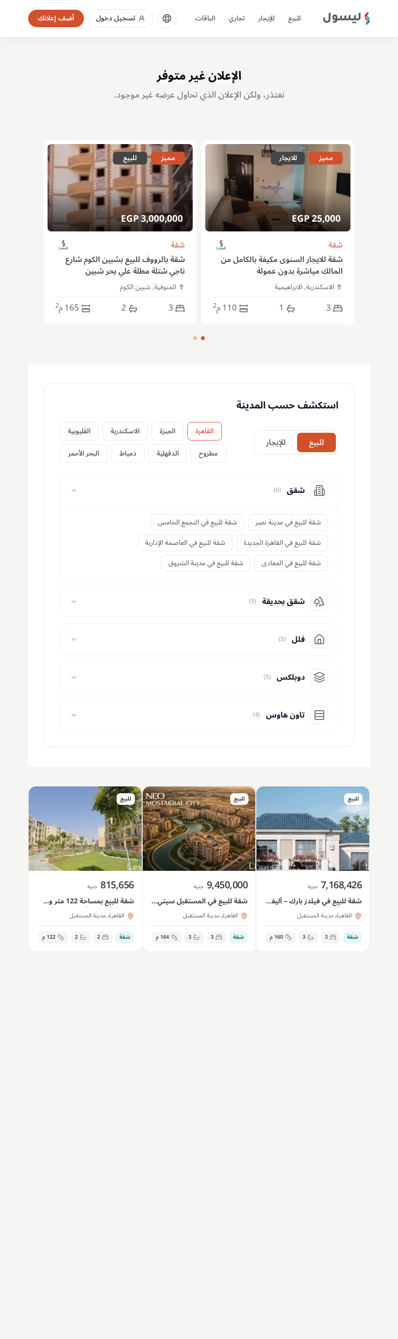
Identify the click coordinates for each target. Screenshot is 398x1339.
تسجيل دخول (115, 18)
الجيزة (167, 431)
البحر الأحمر (83, 453)
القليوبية (79, 431)
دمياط (127, 453)
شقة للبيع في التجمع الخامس (197, 522)
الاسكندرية (125, 431)
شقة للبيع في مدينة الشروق (205, 563)
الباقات (205, 18)
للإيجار (266, 18)
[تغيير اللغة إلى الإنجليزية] (167, 18)
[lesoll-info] (221, 245)
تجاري (237, 18)
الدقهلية (168, 453)
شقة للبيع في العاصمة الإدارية (185, 543)
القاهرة (205, 431)
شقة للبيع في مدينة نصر (288, 522)
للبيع (294, 18)
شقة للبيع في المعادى (291, 563)
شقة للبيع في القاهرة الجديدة (282, 543)
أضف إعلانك (56, 18)
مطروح (208, 453)
